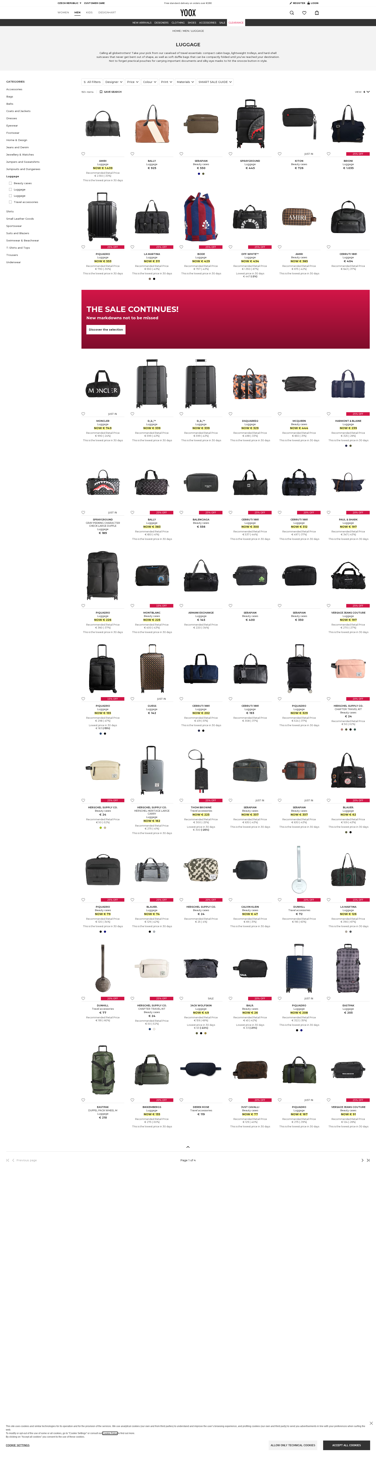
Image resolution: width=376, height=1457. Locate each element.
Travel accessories (26, 202)
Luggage (19, 189)
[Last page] (367, 1160)
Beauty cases (23, 183)
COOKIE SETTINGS (18, 1445)
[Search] (292, 13)
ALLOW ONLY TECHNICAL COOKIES (293, 1445)
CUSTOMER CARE (94, 3)
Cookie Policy (110, 1433)
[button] (41, 89)
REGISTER (299, 3)
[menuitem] (63, 12)
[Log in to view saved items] (304, 13)
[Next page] (349, 1160)
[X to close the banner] (371, 1423)
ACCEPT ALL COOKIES (346, 1445)
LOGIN (312, 4)
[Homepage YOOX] (188, 12)
